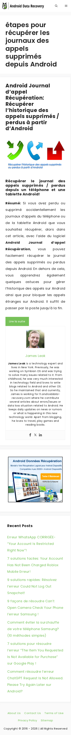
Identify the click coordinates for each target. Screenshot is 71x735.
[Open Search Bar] (56, 6)
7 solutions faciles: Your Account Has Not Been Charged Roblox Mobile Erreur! (35, 565)
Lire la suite (17, 321)
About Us (14, 713)
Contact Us (32, 713)
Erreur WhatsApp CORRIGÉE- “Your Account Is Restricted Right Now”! (31, 544)
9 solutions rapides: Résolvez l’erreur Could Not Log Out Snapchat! (32, 586)
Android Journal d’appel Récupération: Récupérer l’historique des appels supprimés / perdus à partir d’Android (32, 107)
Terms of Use (54, 713)
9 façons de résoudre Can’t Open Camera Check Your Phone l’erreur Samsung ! (35, 607)
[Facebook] (30, 435)
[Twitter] (35, 435)
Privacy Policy (27, 720)
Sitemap (47, 720)
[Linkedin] (40, 435)
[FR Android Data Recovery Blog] (23, 6)
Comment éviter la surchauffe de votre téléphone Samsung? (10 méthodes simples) (33, 629)
